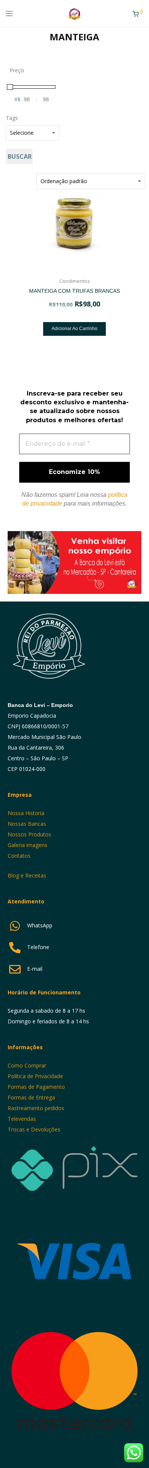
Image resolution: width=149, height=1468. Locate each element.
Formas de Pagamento (36, 1086)
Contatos (19, 855)
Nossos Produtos (29, 834)
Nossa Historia (26, 813)
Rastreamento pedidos (36, 1108)
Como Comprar (27, 1065)
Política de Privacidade (35, 1076)
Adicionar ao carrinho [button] (74, 328)
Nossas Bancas (27, 823)
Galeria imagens (27, 845)
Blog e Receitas (28, 875)
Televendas (22, 1118)
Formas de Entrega (31, 1097)
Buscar (20, 156)
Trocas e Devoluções (34, 1129)
